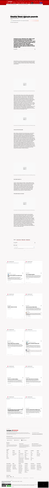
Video (19, 450)
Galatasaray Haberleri (39, 466)
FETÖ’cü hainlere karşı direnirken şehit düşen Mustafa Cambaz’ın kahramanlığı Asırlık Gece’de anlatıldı (31, 4)
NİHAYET (30, 0)
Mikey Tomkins (23, 239)
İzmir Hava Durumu (33, 466)
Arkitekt (18, 481)
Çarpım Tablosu (14, 467)
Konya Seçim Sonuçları (21, 462)
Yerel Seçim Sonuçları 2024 (21, 454)
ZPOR (31, 0)
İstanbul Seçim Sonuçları (21, 457)
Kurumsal (7, 476)
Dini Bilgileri (26, 463)
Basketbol (32, 453)
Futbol (31, 454)
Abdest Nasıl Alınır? (27, 470)
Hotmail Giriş (14, 466)
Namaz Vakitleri (8, 463)
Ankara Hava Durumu (33, 465)
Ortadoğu (7, 453)
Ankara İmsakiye (20, 466)
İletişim (11, 476)
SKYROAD (23, 0)
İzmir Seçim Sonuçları (21, 459)
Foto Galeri (26, 450)
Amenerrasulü (26, 466)
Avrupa (7, 454)
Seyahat (25, 457)
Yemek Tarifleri (14, 465)
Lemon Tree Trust (19, 239)
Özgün (13, 463)
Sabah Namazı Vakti (8, 467)
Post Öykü (21, 481)
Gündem (14, 450)
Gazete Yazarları (38, 454)
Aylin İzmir (14, 18)
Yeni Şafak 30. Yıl (26, 453)
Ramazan (20, 463)
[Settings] (34, 2)
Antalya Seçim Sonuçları (21, 461)
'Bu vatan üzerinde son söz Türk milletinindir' (13, 4)
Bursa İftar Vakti (20, 470)
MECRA (26, 0)
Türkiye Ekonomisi (14, 453)
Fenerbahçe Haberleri (39, 467)
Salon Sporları (32, 458)
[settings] (37, 1)
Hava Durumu (32, 463)
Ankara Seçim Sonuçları (21, 458)
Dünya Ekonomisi (14, 454)
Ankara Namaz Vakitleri (8, 465)
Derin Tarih (13, 481)
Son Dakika (32, 450)
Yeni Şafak (11, 18)
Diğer (31, 459)
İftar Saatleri (20, 472)
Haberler (38, 450)
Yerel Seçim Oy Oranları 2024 (21, 456)
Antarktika (7, 457)
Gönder (22, 282)
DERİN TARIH (34, 0)
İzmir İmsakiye (20, 467)
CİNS (27, 0)
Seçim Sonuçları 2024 (21, 453)
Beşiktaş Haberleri (39, 465)
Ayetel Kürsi (26, 467)
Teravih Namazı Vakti (8, 471)
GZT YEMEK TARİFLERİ (20, 0)
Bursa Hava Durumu (33, 467)
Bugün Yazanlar (38, 453)
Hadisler (25, 471)
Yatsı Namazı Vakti (8, 470)
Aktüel (25, 454)
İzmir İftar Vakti (20, 471)
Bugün (7, 450)
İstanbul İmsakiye (20, 465)
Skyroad (16, 481)
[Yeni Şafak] (10, 1)
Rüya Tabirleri (26, 472)
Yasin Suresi (26, 465)
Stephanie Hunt (28, 239)
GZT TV (16, 0)
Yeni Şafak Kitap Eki (27, 458)
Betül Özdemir (17, 18)
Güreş (31, 457)
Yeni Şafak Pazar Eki (27, 459)
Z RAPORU (40, 0)
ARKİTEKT (37, 0)
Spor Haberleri (39, 463)
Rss (13, 476)
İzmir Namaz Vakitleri (8, 466)
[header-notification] (35, 1)
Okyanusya (7, 458)
